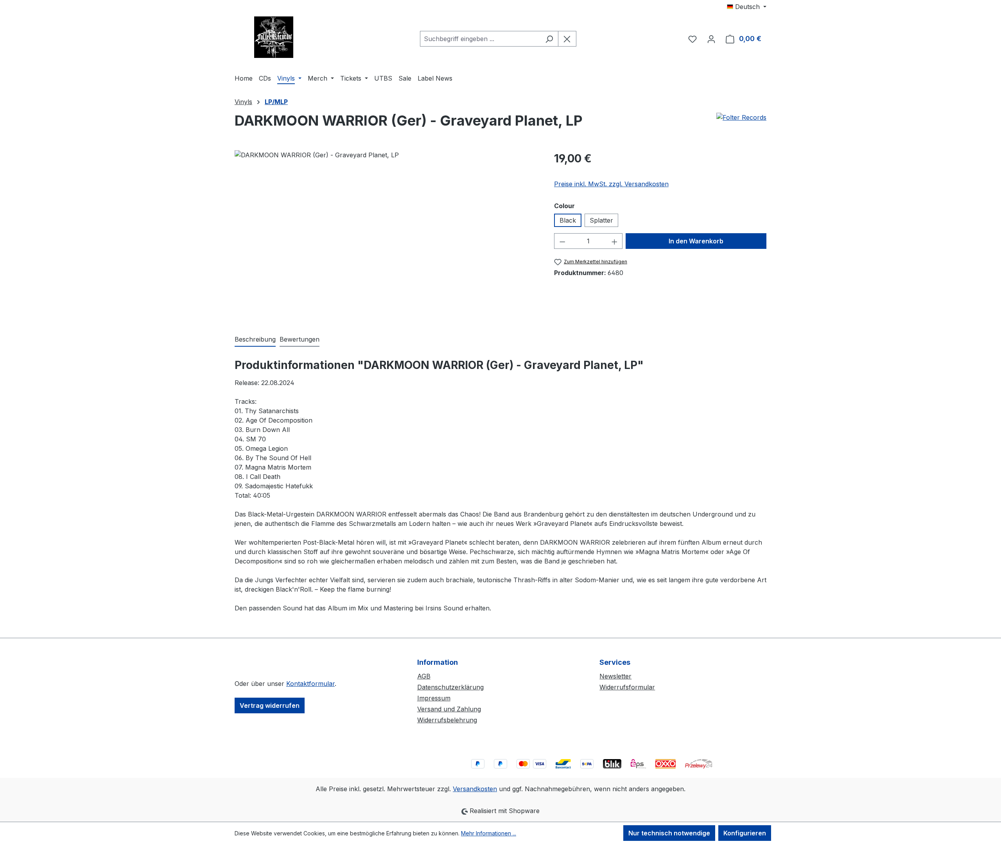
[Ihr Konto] (711, 39)
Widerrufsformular (627, 687)
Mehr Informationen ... (488, 833)
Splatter (601, 220)
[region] (386, 234)
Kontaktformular (310, 683)
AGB (424, 676)
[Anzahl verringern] (562, 241)
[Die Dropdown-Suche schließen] (567, 39)
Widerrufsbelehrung (447, 720)
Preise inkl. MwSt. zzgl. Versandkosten (611, 184)
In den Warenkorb (696, 241)
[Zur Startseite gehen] (274, 37)
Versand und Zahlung (449, 709)
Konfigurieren (744, 833)
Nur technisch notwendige (669, 833)
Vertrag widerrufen (270, 705)
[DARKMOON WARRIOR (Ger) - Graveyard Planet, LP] (386, 234)
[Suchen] (549, 39)
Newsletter (615, 676)
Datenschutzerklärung (450, 687)
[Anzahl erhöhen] (614, 241)
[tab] (255, 340)
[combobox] (480, 39)
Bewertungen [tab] (299, 339)
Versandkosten (475, 789)
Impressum (433, 698)
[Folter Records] (741, 124)
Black (568, 220)
